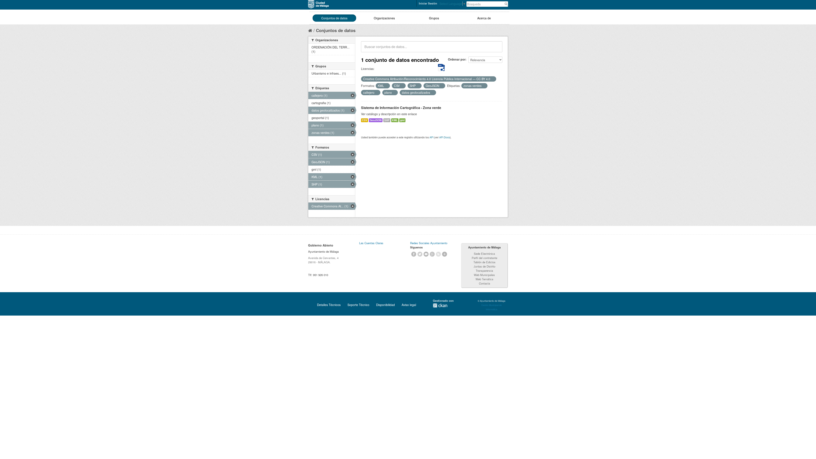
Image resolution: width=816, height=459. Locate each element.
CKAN (440, 305)
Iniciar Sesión (428, 3)
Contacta (484, 283)
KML (395, 120)
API (431, 137)
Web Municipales (484, 275)
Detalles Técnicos (329, 305)
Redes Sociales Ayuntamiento (428, 243)
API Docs (444, 137)
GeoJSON (376, 120)
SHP (387, 120)
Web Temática (484, 279)
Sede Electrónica (484, 254)
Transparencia (484, 271)
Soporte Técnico (358, 305)
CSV (364, 120)
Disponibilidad (385, 305)
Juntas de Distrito (484, 266)
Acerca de (484, 18)
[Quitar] (492, 79)
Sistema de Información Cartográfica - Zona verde (401, 107)
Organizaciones (384, 18)
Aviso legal (409, 305)
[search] (496, 49)
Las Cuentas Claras (371, 243)
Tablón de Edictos (484, 262)
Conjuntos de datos (334, 18)
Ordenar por (456, 59)
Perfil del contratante (484, 258)
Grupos (434, 18)
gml (402, 120)
